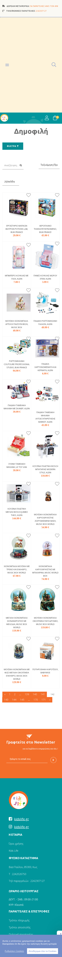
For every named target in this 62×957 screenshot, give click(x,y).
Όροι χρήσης (16, 843)
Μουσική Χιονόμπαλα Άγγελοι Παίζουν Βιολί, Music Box (16, 324)
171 (43, 699)
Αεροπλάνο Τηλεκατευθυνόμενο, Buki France (45, 229)
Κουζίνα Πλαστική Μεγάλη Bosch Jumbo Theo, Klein (17, 512)
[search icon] (54, 65)
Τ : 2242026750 (17, 874)
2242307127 (41, 11)
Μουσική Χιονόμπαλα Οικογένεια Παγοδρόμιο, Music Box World (45, 621)
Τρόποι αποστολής (20, 927)
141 (43, 694)
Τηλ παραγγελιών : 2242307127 (27, 881)
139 (27, 694)
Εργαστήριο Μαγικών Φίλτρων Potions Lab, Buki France (16, 229)
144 (14, 699)
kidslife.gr (21, 819)
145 (22, 699)
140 (35, 694)
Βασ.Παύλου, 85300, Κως (23, 867)
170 (36, 699)
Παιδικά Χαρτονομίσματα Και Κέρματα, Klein (45, 367)
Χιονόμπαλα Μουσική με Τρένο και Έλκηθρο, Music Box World (17, 569)
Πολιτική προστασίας (21, 934)
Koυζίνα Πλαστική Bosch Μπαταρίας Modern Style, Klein (45, 469)
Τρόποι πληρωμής (19, 920)
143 (6, 699)
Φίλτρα (12, 146)
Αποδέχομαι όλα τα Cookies (42, 951)
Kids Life (13, 850)
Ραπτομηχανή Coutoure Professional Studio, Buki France (17, 364)
